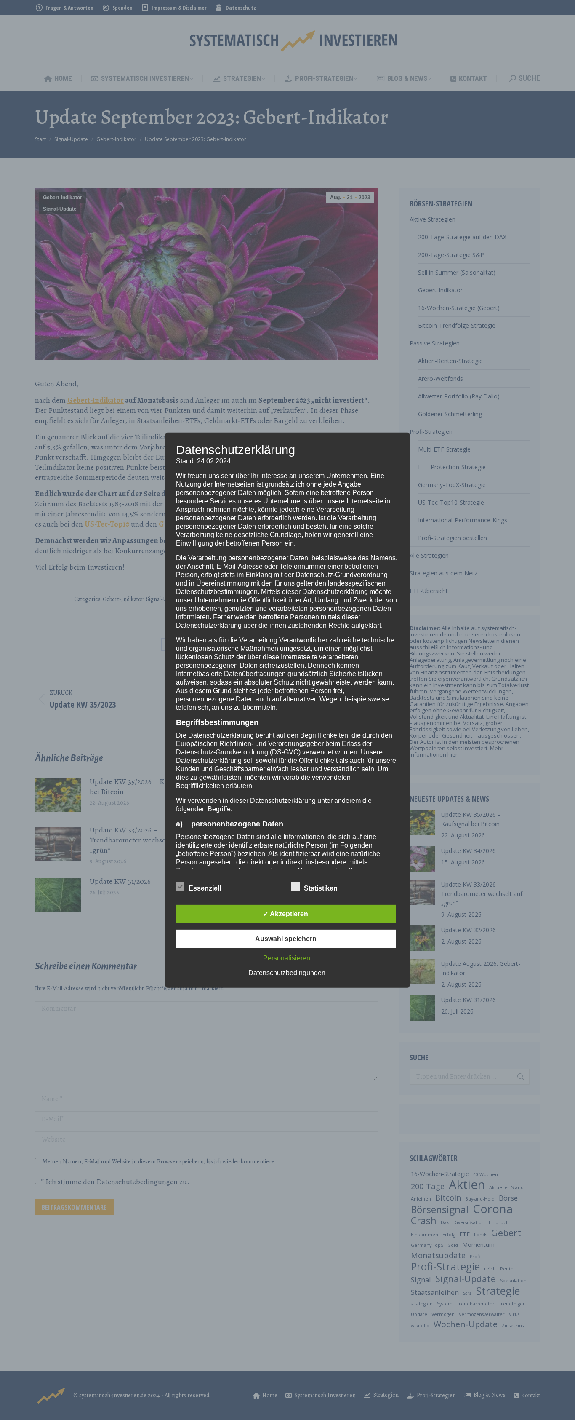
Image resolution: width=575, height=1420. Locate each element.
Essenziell (205, 888)
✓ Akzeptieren (285, 913)
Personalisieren (286, 958)
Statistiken (321, 888)
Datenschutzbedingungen (286, 972)
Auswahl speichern (286, 938)
